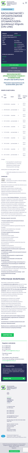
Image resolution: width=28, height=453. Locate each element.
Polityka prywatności (14, 451)
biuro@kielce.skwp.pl (12, 417)
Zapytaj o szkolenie (14, 71)
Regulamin (14, 448)
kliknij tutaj (8, 306)
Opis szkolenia (14, 65)
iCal (3, 59)
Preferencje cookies (11, 430)
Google (4, 56)
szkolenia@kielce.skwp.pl (13, 350)
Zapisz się (14, 68)
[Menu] (26, 2)
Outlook (4, 61)
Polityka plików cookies (14, 446)
